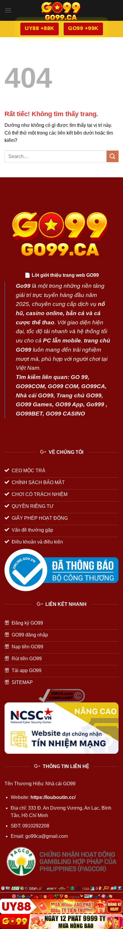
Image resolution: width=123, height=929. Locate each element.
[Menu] (8, 10)
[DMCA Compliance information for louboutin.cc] (62, 695)
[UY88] (61, 906)
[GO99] (61, 921)
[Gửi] (113, 156)
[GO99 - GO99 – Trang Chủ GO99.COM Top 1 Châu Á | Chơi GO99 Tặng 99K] (61, 10)
